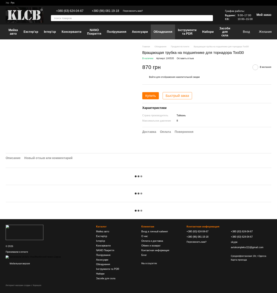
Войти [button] (152, 77)
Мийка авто (13, 31)
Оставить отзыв (185, 58)
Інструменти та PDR (187, 31)
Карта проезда (239, 260)
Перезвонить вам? (133, 11)
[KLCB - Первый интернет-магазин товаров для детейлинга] (24, 232)
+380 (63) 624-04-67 (69, 10)
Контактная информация (155, 250)
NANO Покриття (94, 31)
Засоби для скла (224, 32)
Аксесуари (140, 31)
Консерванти (71, 31)
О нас (144, 236)
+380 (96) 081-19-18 (105, 10)
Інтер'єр (50, 31)
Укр (7, 3)
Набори (208, 31)
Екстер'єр (31, 31)
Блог (144, 255)
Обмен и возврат (151, 245)
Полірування (116, 31)
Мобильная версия (19, 263)
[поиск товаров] (210, 18)
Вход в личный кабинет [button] (154, 231)
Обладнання (163, 31)
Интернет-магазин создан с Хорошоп (23, 285)
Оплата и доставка (152, 240)
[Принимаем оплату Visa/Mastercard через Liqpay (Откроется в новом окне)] (33, 257)
